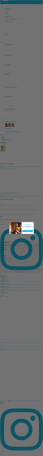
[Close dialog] (33, 222)
